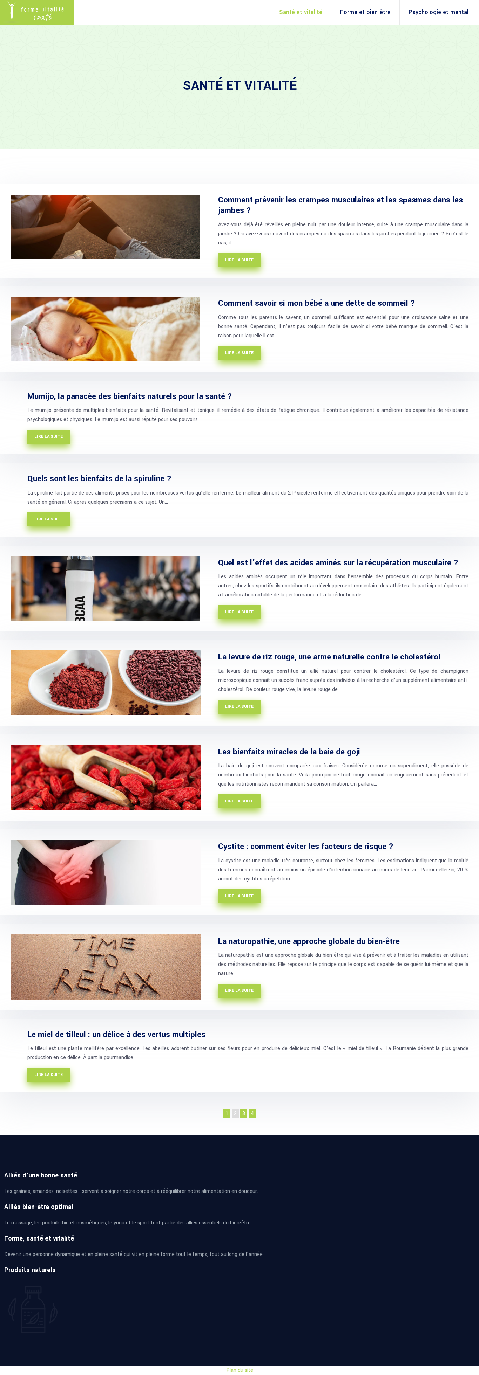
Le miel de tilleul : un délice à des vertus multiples (116, 1034)
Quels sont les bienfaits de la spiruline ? (99, 478)
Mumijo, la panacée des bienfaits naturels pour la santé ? (129, 396)
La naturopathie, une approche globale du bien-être (309, 941)
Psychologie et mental (438, 12)
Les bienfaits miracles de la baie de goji (289, 752)
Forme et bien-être (365, 12)
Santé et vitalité (300, 12)
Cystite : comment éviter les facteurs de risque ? (305, 846)
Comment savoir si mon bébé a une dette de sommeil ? (316, 303)
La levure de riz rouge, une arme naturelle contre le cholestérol (329, 657)
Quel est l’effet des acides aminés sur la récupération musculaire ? (338, 562)
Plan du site (239, 1370)
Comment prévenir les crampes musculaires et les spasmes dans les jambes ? (340, 205)
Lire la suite (239, 260)
